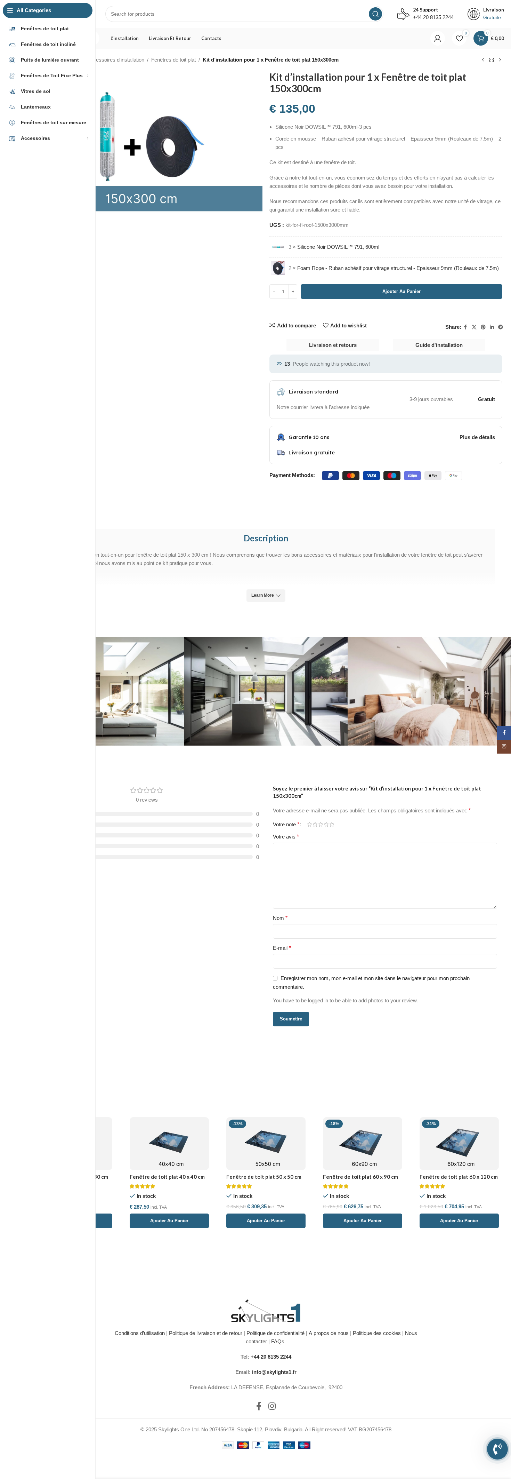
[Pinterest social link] (483, 327)
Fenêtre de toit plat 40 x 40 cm (167, 1177)
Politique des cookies (377, 1333)
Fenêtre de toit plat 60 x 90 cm (360, 1177)
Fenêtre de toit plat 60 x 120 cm (459, 1177)
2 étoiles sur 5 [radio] (315, 824)
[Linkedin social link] (492, 327)
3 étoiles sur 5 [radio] (320, 824)
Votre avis (286, 837)
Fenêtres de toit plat (173, 60)
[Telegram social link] (500, 327)
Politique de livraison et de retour (205, 1333)
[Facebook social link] (465, 327)
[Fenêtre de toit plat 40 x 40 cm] (169, 1143)
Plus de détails (477, 437)
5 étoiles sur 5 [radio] (331, 824)
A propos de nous (329, 1333)
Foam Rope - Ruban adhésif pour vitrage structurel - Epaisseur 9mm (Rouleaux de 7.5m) (398, 268)
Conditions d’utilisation (140, 1333)
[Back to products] (491, 60)
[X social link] (474, 327)
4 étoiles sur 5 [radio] (326, 824)
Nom (280, 918)
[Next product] (500, 60)
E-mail (282, 948)
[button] (169, 1221)
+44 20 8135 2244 (271, 1357)
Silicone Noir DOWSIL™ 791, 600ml (338, 247)
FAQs (278, 1341)
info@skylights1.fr (274, 1372)
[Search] (375, 14)
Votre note (286, 824)
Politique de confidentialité (275, 1333)
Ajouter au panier (401, 291)
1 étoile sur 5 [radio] (309, 824)
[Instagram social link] (272, 1407)
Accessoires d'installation (115, 60)
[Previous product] (483, 60)
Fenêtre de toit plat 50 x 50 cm (263, 1177)
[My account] (437, 38)
